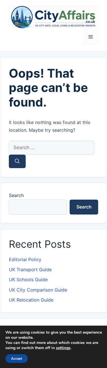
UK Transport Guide (30, 269)
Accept (16, 358)
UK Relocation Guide (31, 300)
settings (63, 348)
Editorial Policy (25, 259)
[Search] (17, 161)
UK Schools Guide (28, 279)
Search (16, 195)
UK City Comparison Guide (38, 290)
